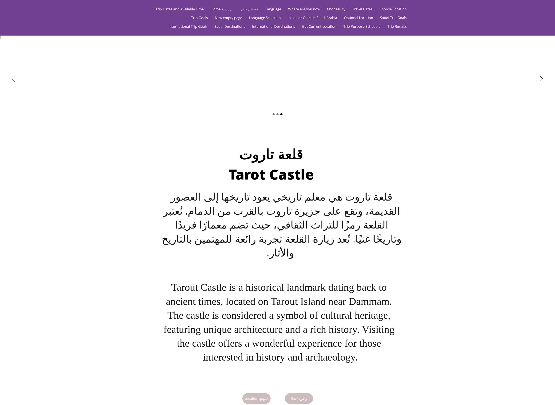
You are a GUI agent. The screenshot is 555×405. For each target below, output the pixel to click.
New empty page (228, 17)
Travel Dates (362, 9)
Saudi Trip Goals (393, 17)
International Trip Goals (188, 26)
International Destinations (273, 26)
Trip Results (397, 26)
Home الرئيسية (222, 9)
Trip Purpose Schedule (361, 26)
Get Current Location (319, 26)
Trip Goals (199, 17)
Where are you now (304, 9)
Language (273, 9)
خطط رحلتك (249, 9)
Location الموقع (256, 398)
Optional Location (358, 17)
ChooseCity (336, 9)
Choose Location (393, 9)
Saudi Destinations (229, 26)
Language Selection (265, 17)
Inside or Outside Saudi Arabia (312, 17)
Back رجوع (299, 398)
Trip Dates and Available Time (179, 9)
